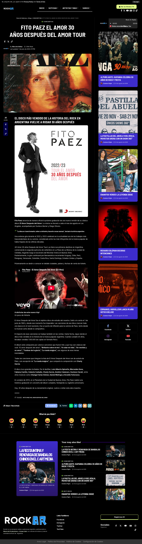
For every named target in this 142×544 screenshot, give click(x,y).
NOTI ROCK (68, 491)
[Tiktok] (136, 10)
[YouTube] (127, 10)
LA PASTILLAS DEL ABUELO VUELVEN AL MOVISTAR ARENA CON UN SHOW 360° (79, 479)
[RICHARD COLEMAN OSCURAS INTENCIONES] (118, 226)
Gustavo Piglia (107, 83)
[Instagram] (133, 10)
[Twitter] (124, 10)
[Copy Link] (11, 41)
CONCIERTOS (48, 21)
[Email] (85, 406)
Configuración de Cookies (93, 542)
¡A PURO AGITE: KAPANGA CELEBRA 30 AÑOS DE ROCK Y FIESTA (82, 465)
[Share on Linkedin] (76, 406)
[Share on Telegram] (80, 406)
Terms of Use (40, 2)
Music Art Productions (10, 531)
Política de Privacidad (56, 542)
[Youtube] (128, 337)
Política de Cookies (73, 542)
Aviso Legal (41, 542)
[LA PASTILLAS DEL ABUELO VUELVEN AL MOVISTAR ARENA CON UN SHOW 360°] (118, 111)
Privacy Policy (28, 2)
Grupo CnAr (23, 531)
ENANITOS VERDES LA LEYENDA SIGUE (116, 194)
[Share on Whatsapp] (71, 406)
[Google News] (130, 10)
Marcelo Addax (17, 46)
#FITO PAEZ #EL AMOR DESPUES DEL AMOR (35, 397)
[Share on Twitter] (8, 41)
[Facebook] (121, 10)
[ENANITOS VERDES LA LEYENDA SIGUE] (118, 170)
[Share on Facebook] (4, 41)
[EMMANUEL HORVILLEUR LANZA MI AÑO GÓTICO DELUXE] (118, 285)
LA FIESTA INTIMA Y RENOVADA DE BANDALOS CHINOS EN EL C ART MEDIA (36, 454)
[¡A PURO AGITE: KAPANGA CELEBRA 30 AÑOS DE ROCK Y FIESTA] (118, 53)
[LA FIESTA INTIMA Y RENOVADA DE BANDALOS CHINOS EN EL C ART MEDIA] (37, 472)
